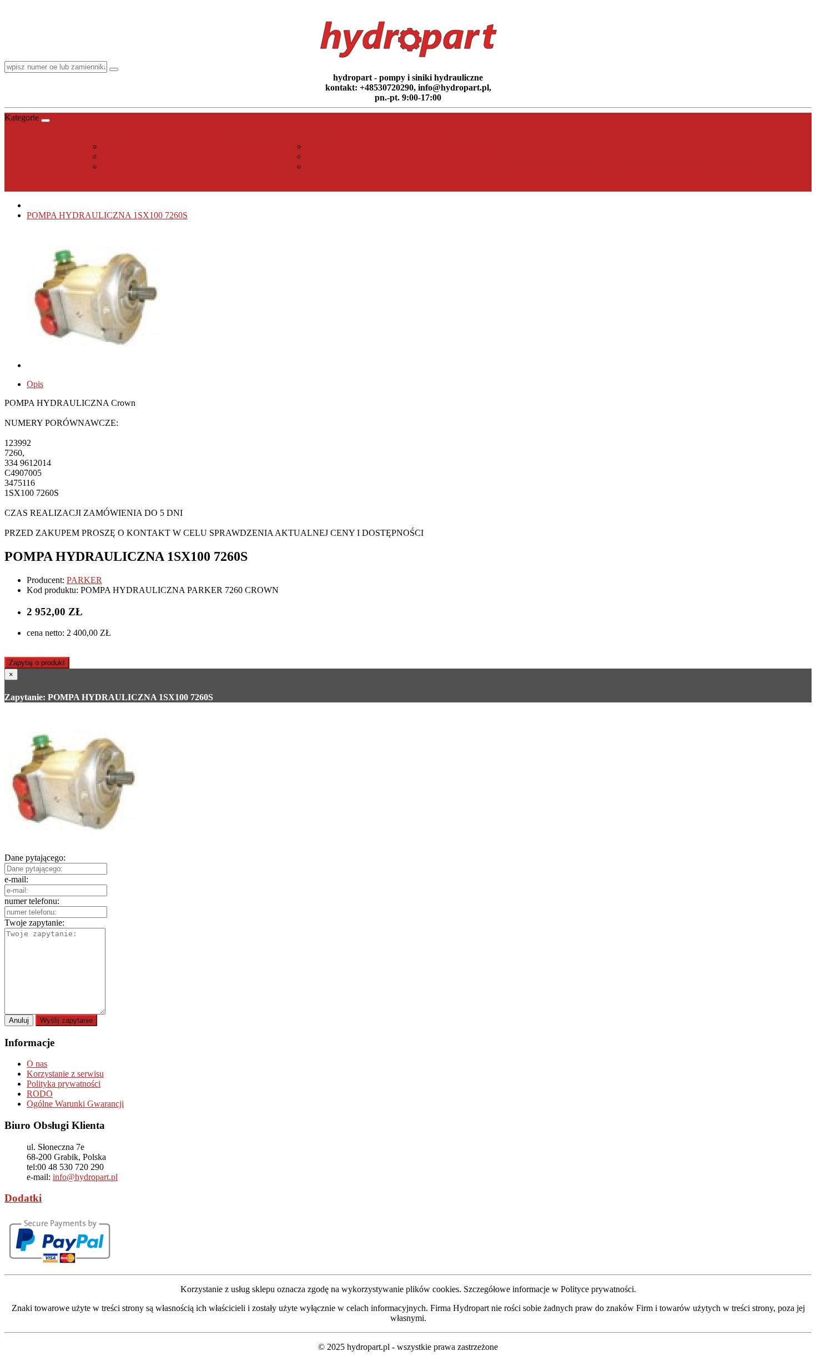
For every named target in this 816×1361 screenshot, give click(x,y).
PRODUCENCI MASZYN (709, 176)
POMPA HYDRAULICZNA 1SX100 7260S (107, 215)
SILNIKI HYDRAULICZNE (389, 136)
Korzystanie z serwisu (65, 1073)
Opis (35, 384)
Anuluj (19, 1020)
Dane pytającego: (35, 857)
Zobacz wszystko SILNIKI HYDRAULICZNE (389, 176)
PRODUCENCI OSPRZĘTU (604, 176)
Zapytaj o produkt (37, 663)
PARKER (84, 580)
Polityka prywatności (63, 1083)
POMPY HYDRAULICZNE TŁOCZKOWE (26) (192, 146)
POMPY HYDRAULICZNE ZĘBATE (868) (192, 156)
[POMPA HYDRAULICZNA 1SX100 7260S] (96, 365)
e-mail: (16, 879)
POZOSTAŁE (523, 176)
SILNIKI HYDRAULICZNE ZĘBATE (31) (400, 166)
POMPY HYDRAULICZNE (181, 136)
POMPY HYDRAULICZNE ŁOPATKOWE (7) (192, 166)
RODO (40, 1093)
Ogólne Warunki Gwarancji (75, 1103)
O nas (37, 1063)
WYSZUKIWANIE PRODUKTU (396, 186)
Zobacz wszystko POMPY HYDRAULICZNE (181, 176)
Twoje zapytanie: (34, 922)
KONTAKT (481, 186)
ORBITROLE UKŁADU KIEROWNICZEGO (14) (400, 146)
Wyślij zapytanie (66, 1020)
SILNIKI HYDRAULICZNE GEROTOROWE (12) (400, 156)
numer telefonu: (31, 901)
